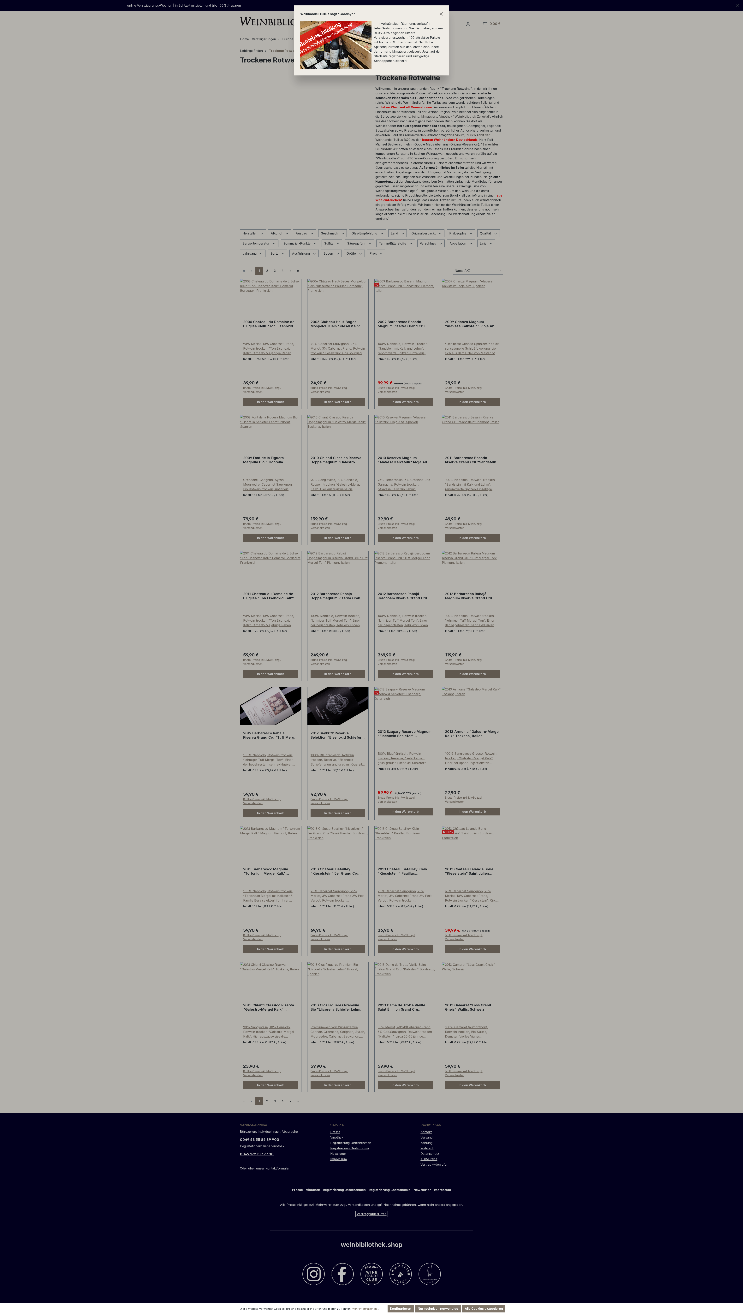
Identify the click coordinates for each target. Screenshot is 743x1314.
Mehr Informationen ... (365, 1308)
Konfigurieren (400, 1309)
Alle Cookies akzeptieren (484, 1309)
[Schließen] (441, 14)
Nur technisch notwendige (438, 1309)
